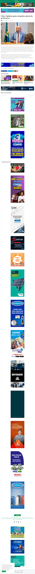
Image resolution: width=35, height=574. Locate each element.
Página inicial (3, 14)
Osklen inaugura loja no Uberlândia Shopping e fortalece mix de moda (28, 83)
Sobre (15, 570)
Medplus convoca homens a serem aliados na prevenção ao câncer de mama (17, 83)
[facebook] (14, 522)
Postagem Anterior (4, 95)
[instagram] (20, 522)
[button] (1, 1)
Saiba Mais (8, 570)
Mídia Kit (22, 570)
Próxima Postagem (31, 95)
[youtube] (18, 522)
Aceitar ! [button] (4, 571)
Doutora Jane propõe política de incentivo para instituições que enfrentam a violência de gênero (5, 83)
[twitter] (16, 522)
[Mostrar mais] (19, 71)
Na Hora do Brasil (7, 14)
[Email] (17, 71)
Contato (18, 570)
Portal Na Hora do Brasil (11, 68)
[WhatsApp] (13, 71)
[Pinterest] (15, 71)
